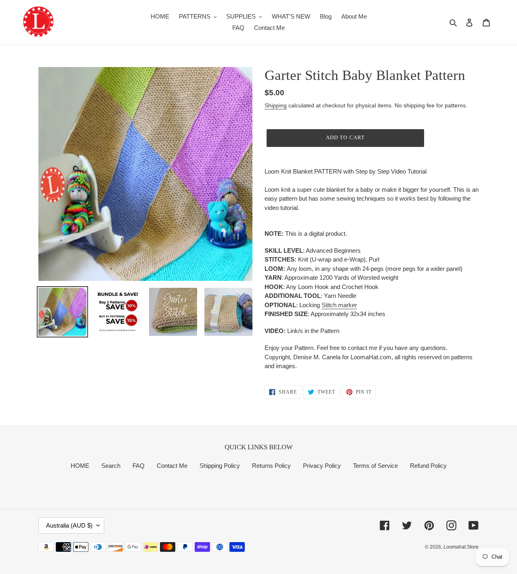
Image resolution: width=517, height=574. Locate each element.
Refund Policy (428, 465)
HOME (80, 465)
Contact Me (172, 465)
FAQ (138, 465)
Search (110, 465)
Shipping (276, 105)
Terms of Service (375, 465)
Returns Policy (271, 465)
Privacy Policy (322, 465)
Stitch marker (339, 305)
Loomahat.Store (461, 547)
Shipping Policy (220, 465)
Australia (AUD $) (69, 525)
